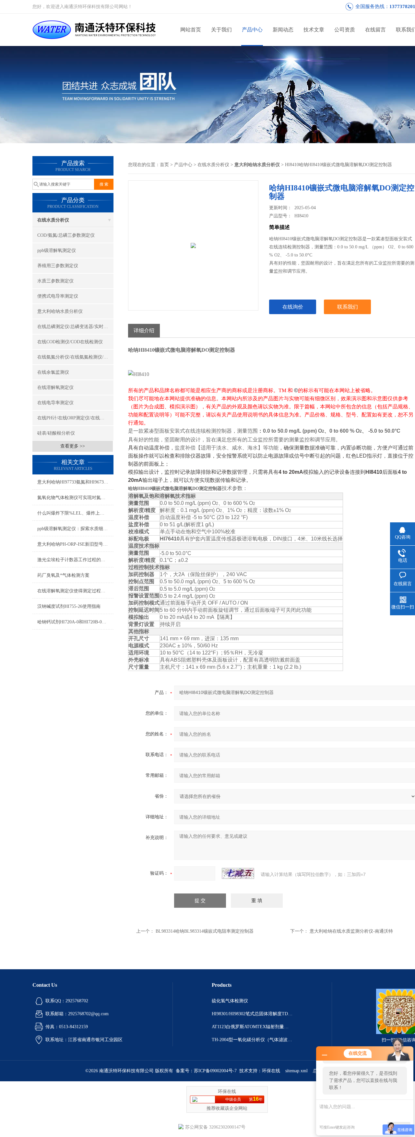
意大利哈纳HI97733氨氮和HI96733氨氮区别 (75, 482)
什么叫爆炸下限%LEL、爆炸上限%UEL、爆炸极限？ (75, 513)
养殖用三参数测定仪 (57, 265)
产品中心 (252, 29)
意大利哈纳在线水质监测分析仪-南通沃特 (351, 931)
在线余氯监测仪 (53, 372)
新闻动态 (283, 29)
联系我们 (347, 307)
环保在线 (271, 1070)
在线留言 (375, 29)
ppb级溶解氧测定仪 (56, 250)
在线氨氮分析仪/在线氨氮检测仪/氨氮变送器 (75, 357)
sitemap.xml (296, 1070)
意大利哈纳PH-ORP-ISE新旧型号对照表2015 (75, 544)
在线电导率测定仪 (55, 402)
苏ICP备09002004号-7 (215, 1070)
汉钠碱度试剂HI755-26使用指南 (69, 606)
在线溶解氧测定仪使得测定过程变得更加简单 (75, 590)
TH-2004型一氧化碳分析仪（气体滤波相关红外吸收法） (252, 1039)
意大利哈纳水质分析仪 (60, 311)
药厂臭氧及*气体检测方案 (63, 575)
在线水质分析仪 (53, 220)
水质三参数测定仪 (55, 281)
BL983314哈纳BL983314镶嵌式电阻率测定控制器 (205, 931)
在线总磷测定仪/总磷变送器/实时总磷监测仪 (75, 326)
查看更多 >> (72, 446)
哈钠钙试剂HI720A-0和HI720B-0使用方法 (75, 622)
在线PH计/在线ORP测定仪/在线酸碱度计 (75, 417)
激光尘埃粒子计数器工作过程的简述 (73, 559)
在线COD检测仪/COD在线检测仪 (70, 341)
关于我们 (221, 29)
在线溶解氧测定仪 (55, 387)
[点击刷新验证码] (238, 873)
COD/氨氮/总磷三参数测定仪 (66, 235)
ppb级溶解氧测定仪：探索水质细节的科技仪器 (75, 528)
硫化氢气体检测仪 (230, 1000)
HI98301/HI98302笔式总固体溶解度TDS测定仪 (252, 1013)
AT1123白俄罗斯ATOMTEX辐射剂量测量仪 (252, 1026)
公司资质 (344, 29)
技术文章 (313, 29)
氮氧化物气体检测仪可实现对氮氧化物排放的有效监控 (75, 497)
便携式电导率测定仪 (57, 296)
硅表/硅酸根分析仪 (56, 433)
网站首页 (190, 29)
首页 (164, 164)
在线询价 (292, 307)
